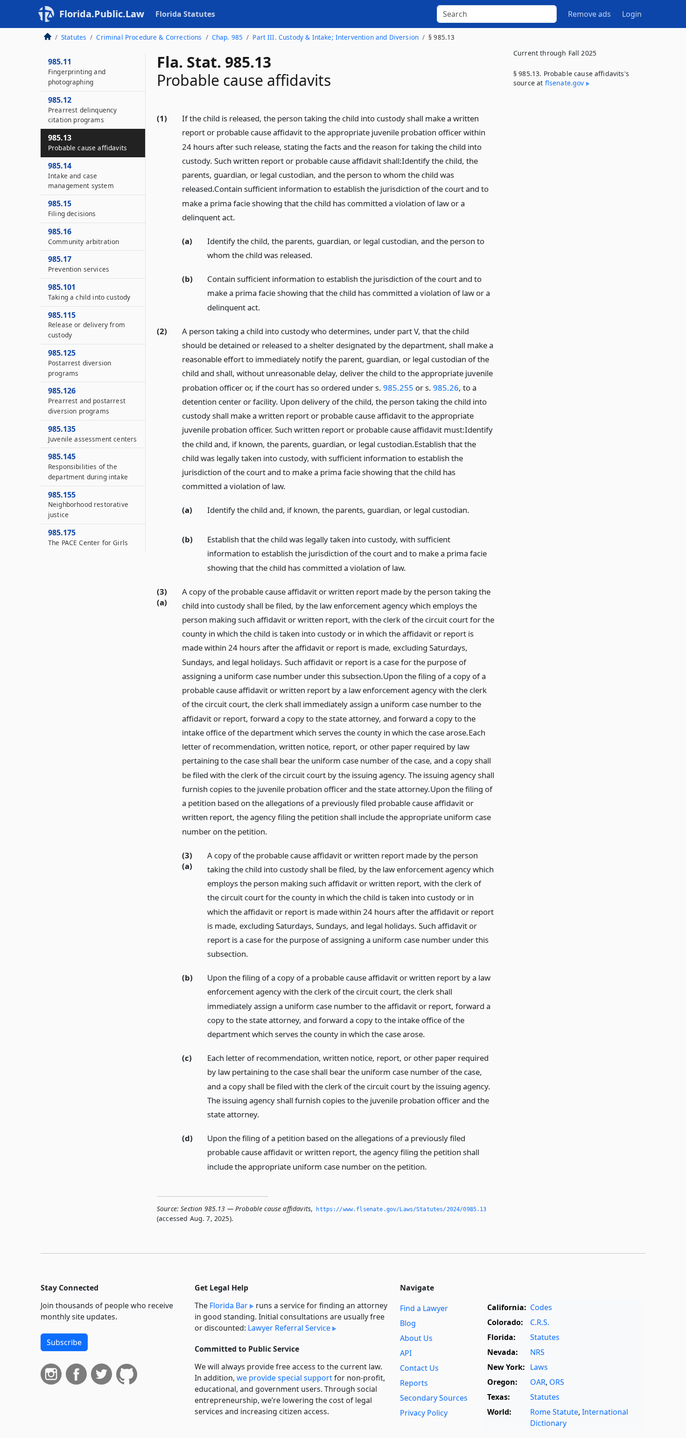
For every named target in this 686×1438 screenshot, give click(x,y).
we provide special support (284, 1378)
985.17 (78, 264)
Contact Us (419, 1368)
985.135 (92, 433)
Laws (539, 1367)
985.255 (398, 387)
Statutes (73, 37)
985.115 (86, 325)
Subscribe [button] (64, 1342)
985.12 (82, 110)
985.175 (88, 537)
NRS (537, 1352)
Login (632, 14)
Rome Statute (554, 1412)
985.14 (81, 175)
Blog (408, 1323)
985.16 (83, 236)
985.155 (88, 504)
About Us (416, 1338)
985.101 (89, 292)
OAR (538, 1382)
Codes (541, 1307)
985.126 (87, 400)
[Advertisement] (575, 249)
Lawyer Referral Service (289, 1328)
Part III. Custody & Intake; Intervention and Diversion (335, 37)
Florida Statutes (185, 14)
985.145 (88, 466)
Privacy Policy (424, 1413)
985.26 (446, 387)
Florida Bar (229, 1305)
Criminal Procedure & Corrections (149, 37)
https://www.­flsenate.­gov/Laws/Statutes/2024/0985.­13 (401, 1209)
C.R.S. (539, 1322)
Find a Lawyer (424, 1308)
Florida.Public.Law (101, 13)
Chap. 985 (227, 37)
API (406, 1353)
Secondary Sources (434, 1398)
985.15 (72, 208)
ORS (556, 1382)
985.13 (87, 142)
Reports (414, 1383)
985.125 (79, 363)
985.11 (76, 71)
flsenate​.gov (564, 82)
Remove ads (589, 14)
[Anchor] (240, 217)
